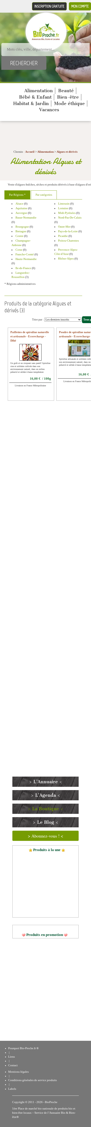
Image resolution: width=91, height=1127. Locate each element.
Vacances (49, 109)
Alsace (19, 203)
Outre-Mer (64, 226)
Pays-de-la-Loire (68, 231)
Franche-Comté (24, 254)
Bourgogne (22, 226)
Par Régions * (17, 194)
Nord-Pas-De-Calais (70, 217)
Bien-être (68, 97)
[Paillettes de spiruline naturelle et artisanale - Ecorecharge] (30, 355)
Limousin (64, 203)
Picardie (63, 236)
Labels (12, 1088)
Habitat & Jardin (31, 103)
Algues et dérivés (67, 151)
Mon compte (80, 6)
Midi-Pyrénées (67, 213)
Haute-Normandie (26, 259)
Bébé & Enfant (35, 97)
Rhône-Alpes (66, 258)
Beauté (66, 90)
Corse (18, 249)
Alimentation (38, 90)
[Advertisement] (43, 591)
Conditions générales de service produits (32, 1080)
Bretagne (20, 231)
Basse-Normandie (25, 217)
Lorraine (63, 208)
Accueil (29, 151)
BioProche (51, 1102)
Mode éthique (69, 103)
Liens (11, 1056)
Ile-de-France (23, 268)
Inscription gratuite (49, 6)
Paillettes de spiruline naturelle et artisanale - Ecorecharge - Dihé (29, 336)
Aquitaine (21, 208)
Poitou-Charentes (68, 240)
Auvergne (21, 213)
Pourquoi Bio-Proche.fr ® (23, 1048)
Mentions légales (18, 1071)
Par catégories (44, 194)
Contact (13, 1065)
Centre (19, 236)
